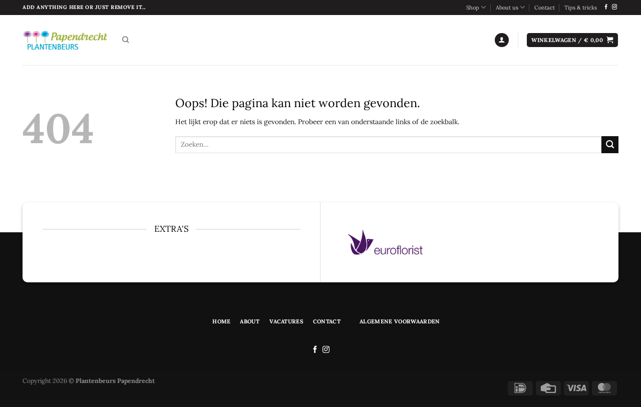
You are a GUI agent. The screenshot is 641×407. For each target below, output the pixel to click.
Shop (472, 7)
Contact (544, 7)
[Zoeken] (125, 40)
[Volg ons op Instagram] (614, 7)
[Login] (502, 40)
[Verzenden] (609, 144)
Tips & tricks (580, 7)
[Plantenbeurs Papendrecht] (65, 40)
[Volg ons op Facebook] (605, 7)
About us (507, 7)
